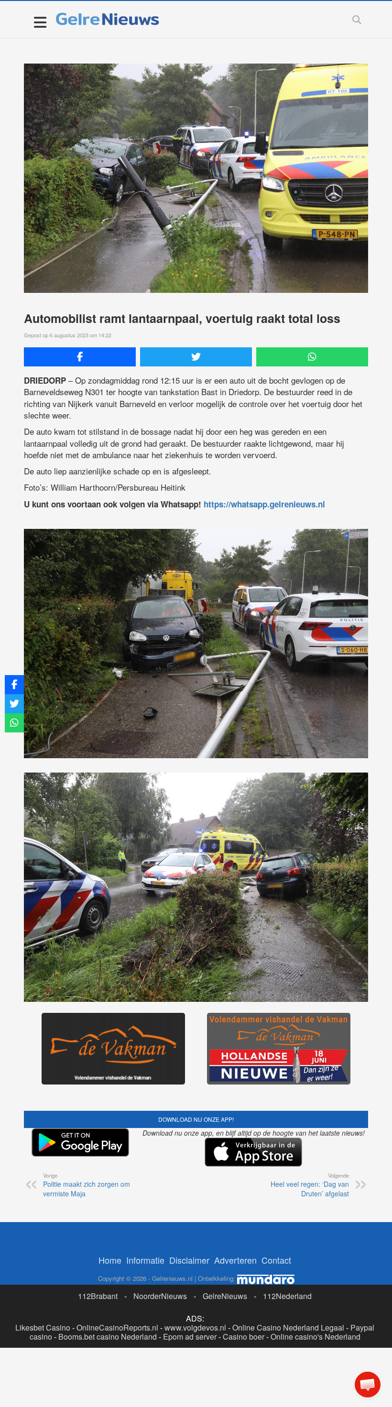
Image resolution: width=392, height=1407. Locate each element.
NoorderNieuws (160, 1295)
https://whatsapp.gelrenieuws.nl (264, 504)
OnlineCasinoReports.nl (117, 1327)
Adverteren (235, 1260)
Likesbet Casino (42, 1327)
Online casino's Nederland (315, 1336)
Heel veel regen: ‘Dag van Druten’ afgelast (310, 1184)
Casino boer (243, 1336)
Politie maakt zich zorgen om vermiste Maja (86, 1184)
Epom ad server (190, 1336)
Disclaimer (189, 1260)
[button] (368, 1384)
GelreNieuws (225, 1295)
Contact (276, 1260)
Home (109, 1260)
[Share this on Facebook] (80, 356)
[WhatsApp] (312, 356)
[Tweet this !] (196, 356)
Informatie (145, 1260)
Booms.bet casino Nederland (107, 1336)
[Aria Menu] (40, 21)
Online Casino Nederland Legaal (288, 1327)
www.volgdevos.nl (195, 1327)
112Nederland (287, 1295)
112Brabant (98, 1295)
